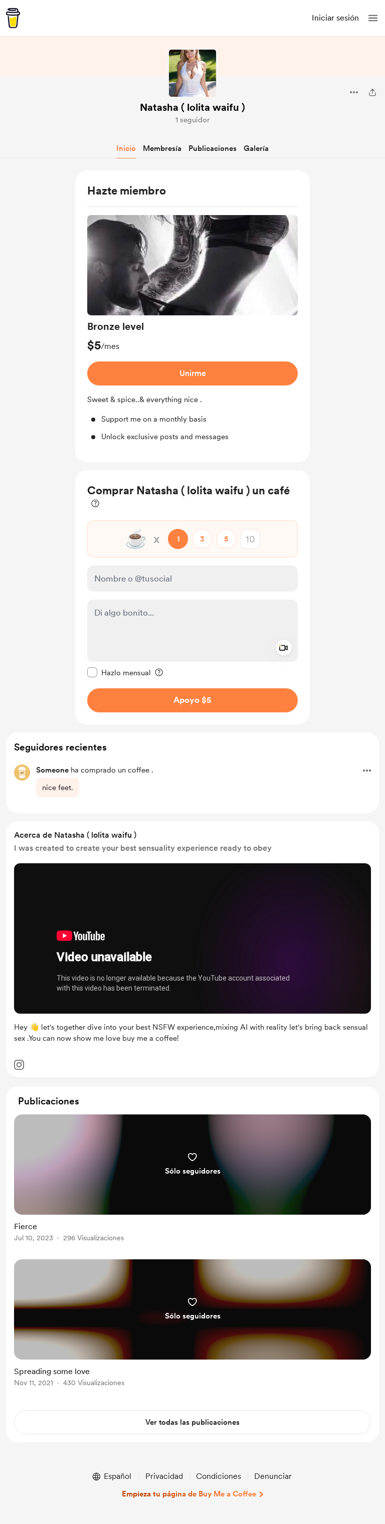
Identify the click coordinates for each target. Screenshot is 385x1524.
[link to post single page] (192, 1179)
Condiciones (218, 1476)
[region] (192, 316)
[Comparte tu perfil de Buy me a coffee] (372, 92)
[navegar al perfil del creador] (192, 73)
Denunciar (273, 1476)
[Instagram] (19, 1065)
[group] (192, 328)
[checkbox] (119, 672)
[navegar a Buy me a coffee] (13, 18)
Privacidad (164, 1476)
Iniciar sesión (335, 18)
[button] (373, 18)
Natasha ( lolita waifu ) (192, 107)
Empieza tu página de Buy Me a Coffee (189, 1493)
